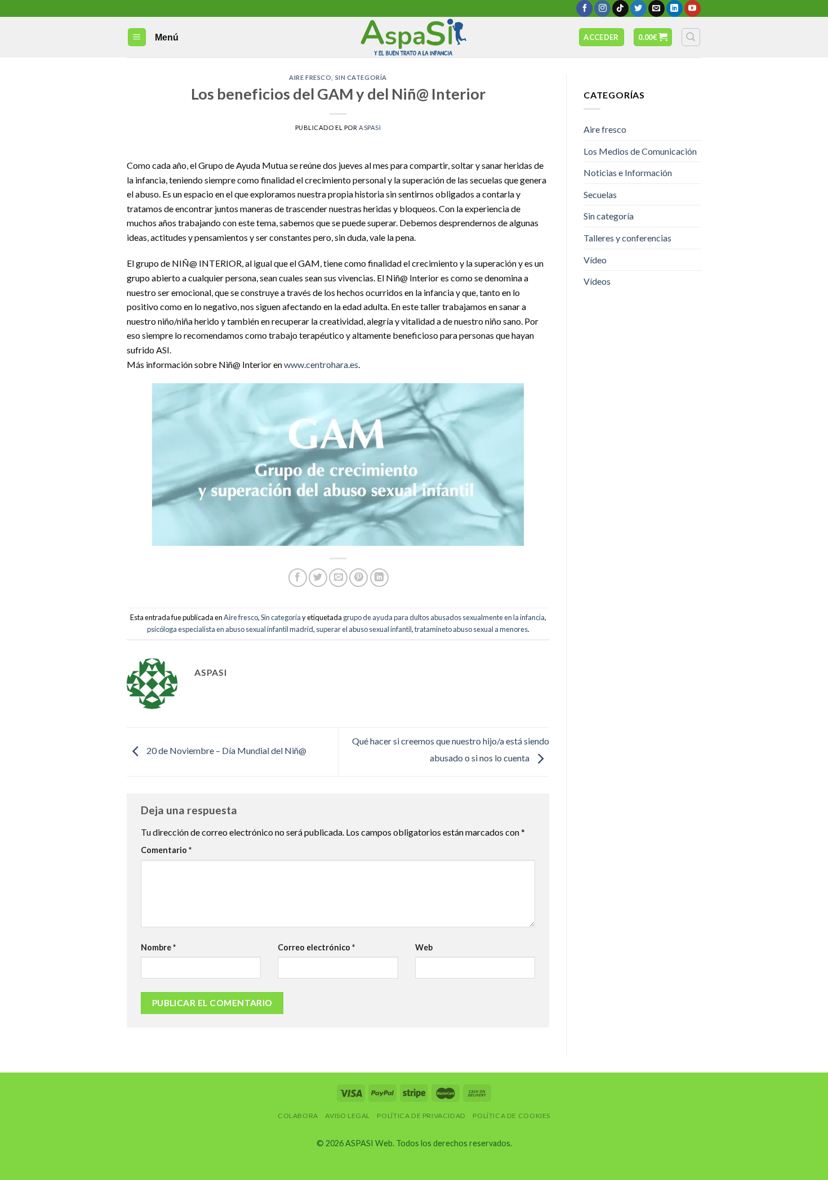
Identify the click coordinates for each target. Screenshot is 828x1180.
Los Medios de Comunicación (640, 151)
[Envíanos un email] (656, 8)
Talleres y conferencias (627, 237)
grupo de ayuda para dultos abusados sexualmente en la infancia (444, 617)
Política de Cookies (511, 1115)
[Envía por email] (338, 577)
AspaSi (370, 127)
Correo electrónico (316, 947)
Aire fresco (310, 77)
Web (424, 947)
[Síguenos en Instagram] (602, 8)
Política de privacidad (421, 1115)
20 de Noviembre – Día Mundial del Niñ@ (225, 750)
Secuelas (600, 194)
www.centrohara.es (321, 364)
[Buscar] (691, 37)
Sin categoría (361, 77)
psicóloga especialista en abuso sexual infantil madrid (230, 629)
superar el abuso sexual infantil (364, 629)
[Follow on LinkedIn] (674, 8)
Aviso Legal (347, 1115)
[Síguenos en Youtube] (692, 8)
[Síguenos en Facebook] (584, 8)
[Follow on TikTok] (620, 8)
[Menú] (137, 37)
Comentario (166, 850)
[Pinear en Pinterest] (358, 577)
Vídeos (597, 281)
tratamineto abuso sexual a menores (471, 629)
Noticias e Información (628, 172)
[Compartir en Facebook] (297, 577)
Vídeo (595, 259)
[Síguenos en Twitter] (638, 8)
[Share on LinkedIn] (379, 577)
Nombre (158, 947)
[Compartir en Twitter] (318, 577)
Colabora (298, 1115)
